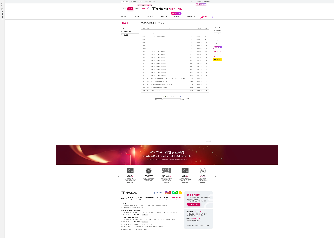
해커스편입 (125, 1)
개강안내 (137, 17)
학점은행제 (133, 1)
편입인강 (144, 8)
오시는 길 (217, 43)
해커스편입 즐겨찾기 (150, 1)
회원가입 (199, 1)
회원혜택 (217, 34)
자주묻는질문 (124, 35)
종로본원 (137, 8)
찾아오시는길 (131, 198)
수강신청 (150, 17)
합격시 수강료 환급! (145, 5)
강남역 (130, 8)
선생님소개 (163, 17)
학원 (124, 8)
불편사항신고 (159, 193)
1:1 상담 (123, 28)
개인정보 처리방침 (176, 198)
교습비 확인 (144, 214)
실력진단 (176, 17)
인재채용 (140, 198)
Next (215, 176)
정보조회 (149, 225)
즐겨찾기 (159, 198)
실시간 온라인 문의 (126, 31)
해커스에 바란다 (207, 1)
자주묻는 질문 (217, 40)
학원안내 (124, 17)
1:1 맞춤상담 (217, 27)
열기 (2, 12)
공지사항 (217, 37)
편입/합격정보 (191, 17)
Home (123, 199)
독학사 (140, 1)
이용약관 (166, 198)
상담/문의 (206, 17)
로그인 (192, 1)
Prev (118, 176)
